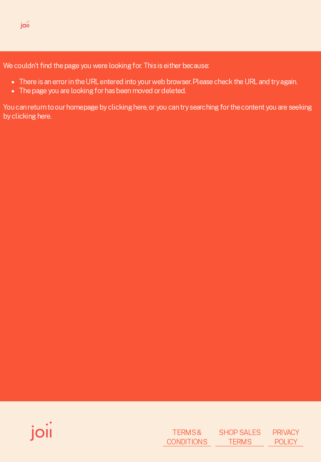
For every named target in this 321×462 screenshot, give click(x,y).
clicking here (127, 107)
